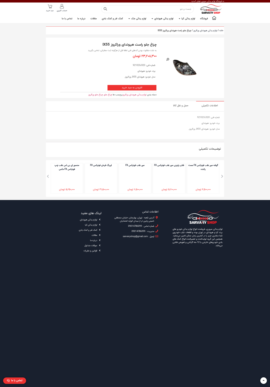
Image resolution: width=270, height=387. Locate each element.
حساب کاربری (62, 10)
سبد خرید (50, 10)
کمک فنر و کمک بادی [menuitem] (112, 19)
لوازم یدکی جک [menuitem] (138, 19)
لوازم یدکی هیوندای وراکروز (205, 30)
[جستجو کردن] (105, 9)
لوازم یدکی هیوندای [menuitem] (163, 19)
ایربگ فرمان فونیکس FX (111, 165)
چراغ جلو (108, 94)
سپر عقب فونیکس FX (145, 165)
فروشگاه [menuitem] (204, 19)
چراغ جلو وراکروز (95, 94)
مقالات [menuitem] (93, 19)
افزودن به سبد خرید (132, 88)
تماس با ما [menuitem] (67, 19)
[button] (179, 19)
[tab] (210, 105)
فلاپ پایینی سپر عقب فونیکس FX (179, 165)
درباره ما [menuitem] (81, 19)
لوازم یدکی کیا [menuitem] (188, 19)
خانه (221, 30)
